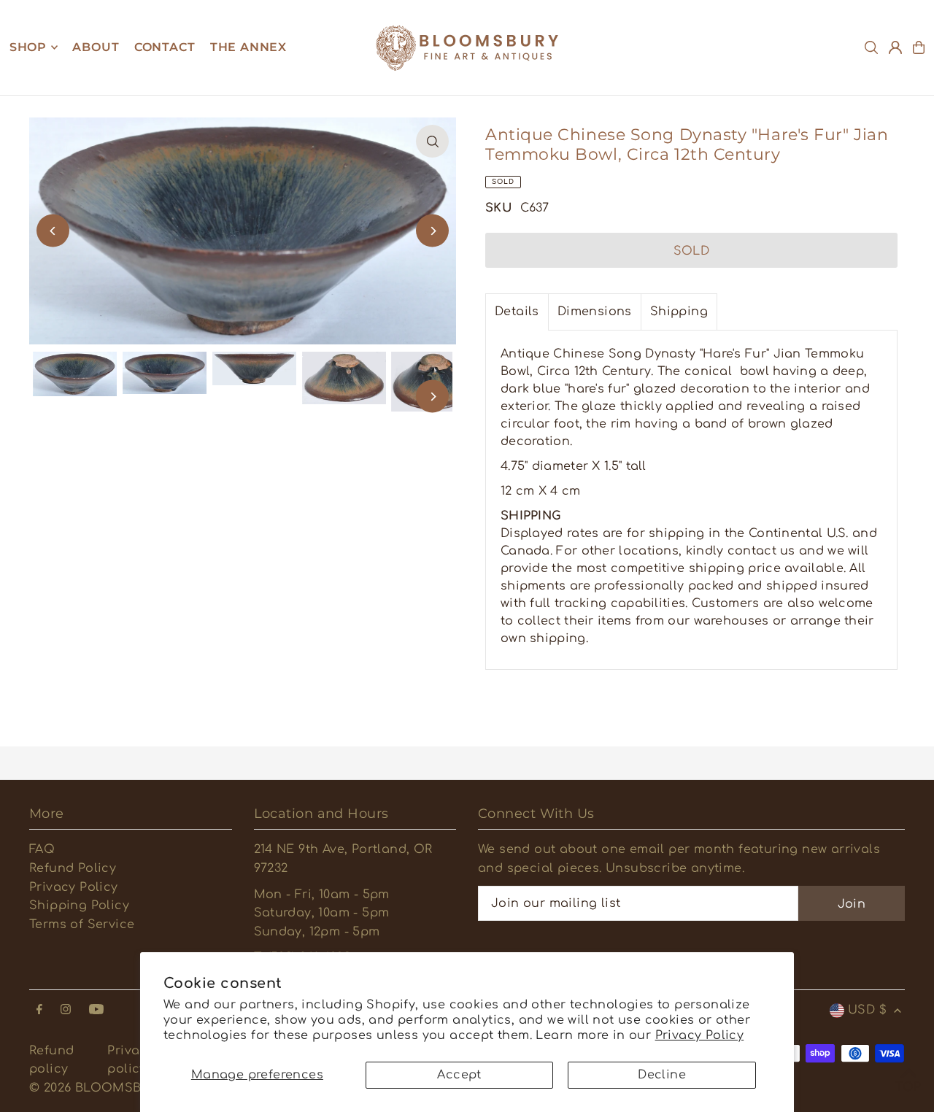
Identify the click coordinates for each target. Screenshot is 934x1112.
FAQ (42, 849)
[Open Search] (871, 47)
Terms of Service (81, 924)
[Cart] (919, 47)
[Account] (895, 47)
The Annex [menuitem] (248, 47)
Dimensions (594, 311)
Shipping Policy (79, 905)
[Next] (432, 231)
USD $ (867, 1009)
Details (517, 311)
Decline (662, 1074)
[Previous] (52, 231)
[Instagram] (66, 1010)
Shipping (679, 311)
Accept (459, 1074)
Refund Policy (72, 868)
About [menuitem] (95, 47)
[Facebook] (39, 1010)
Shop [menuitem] (28, 47)
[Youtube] (96, 1010)
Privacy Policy (699, 1035)
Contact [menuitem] (165, 47)
